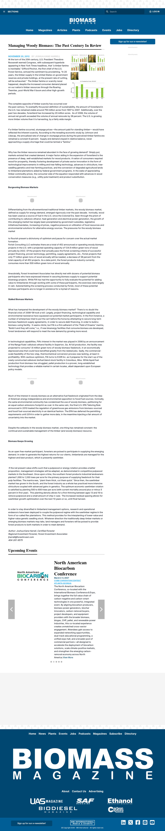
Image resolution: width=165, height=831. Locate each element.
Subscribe (115, 733)
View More (67, 630)
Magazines (45, 30)
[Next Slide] (101, 609)
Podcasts (91, 30)
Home (29, 30)
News (42, 733)
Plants (76, 30)
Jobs (119, 30)
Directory (133, 30)
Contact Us (79, 791)
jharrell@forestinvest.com (21, 537)
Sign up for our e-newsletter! (132, 41)
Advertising (96, 791)
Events (106, 30)
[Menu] (4, 11)
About (65, 791)
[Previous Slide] (11, 609)
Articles (62, 30)
